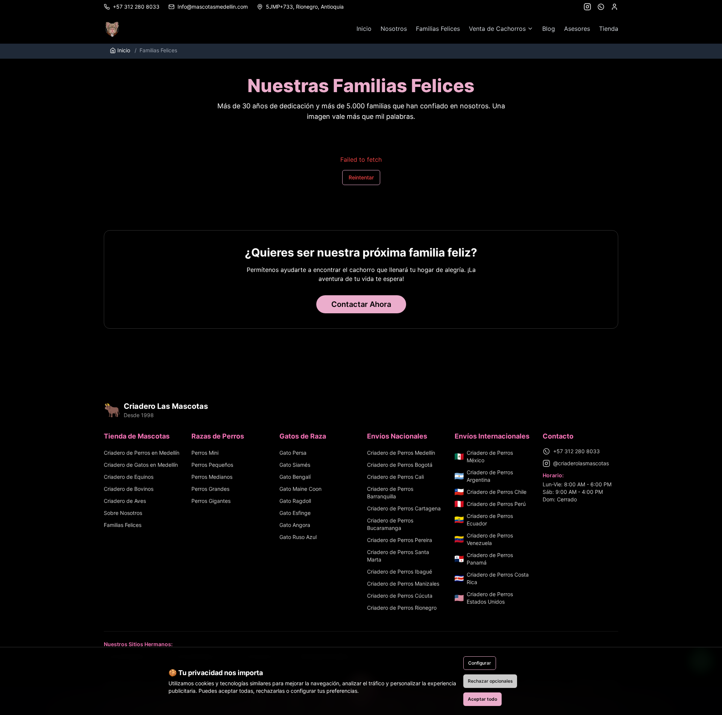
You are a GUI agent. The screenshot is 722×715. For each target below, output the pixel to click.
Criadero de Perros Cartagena (404, 508)
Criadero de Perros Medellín (401, 452)
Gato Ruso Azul (298, 537)
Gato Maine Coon (300, 489)
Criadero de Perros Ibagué (399, 571)
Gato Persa (292, 452)
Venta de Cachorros (497, 28)
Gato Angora (294, 525)
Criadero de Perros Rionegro (402, 607)
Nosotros (394, 28)
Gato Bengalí (295, 477)
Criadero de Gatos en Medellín (141, 464)
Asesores (577, 28)
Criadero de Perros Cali (395, 477)
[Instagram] (587, 7)
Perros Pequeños (212, 464)
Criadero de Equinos (128, 477)
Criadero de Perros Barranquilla (390, 492)
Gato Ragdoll (295, 501)
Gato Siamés (294, 464)
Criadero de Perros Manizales (403, 583)
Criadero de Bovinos (128, 489)
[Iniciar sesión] (614, 7)
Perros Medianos (211, 477)
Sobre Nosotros (123, 513)
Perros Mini (204, 452)
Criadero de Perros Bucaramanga (390, 524)
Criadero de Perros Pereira (399, 540)
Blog (548, 28)
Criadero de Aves (125, 501)
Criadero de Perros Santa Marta (398, 556)
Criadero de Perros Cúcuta (399, 595)
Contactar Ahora (361, 304)
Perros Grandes (210, 489)
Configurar (479, 663)
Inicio (364, 28)
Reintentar (361, 177)
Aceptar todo (482, 699)
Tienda (608, 28)
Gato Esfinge (295, 513)
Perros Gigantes (211, 501)
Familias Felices (438, 28)
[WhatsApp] (601, 7)
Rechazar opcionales (490, 681)
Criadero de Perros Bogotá (399, 464)
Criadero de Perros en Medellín (141, 452)
